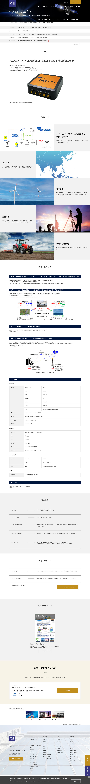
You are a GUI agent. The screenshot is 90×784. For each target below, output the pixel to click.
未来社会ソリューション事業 (35, 745)
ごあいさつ (45, 739)
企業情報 (59, 6)
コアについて (59, 739)
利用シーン (44, 19)
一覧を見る (75, 44)
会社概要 (44, 745)
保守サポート (66, 19)
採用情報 (71, 6)
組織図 (44, 750)
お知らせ (72, 765)
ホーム (37, 6)
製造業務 (31, 768)
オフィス (71, 758)
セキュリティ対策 (33, 764)
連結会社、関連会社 (47, 754)
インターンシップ (73, 752)
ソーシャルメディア (33, 756)
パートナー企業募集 (47, 758)
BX (30, 760)
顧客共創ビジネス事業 (34, 766)
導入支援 (59, 19)
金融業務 (31, 770)
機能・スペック (52, 19)
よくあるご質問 (60, 752)
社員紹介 (71, 741)
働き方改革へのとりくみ (75, 743)
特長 (39, 19)
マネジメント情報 (46, 756)
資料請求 (78, 6)
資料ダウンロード (75, 19)
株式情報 (58, 743)
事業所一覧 (45, 752)
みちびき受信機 (42, 22)
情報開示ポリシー (60, 750)
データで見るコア (73, 745)
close (89, 777)
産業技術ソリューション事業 (26, 22)
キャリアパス (72, 746)
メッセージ (72, 739)
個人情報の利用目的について (55, 778)
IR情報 (65, 6)
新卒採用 (71, 754)
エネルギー (32, 751)
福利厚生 (71, 748)
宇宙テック (35, 22)
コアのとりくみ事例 (33, 739)
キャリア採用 (72, 756)
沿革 (44, 748)
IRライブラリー (59, 746)
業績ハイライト (60, 741)
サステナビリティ (46, 743)
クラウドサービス (33, 762)
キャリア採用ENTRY (74, 762)
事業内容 (44, 746)
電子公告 (58, 748)
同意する (75, 781)
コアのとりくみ (45, 6)
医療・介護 (32, 749)
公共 (31, 747)
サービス (53, 6)
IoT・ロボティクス (33, 754)
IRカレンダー (59, 745)
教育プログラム (73, 750)
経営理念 (44, 741)
